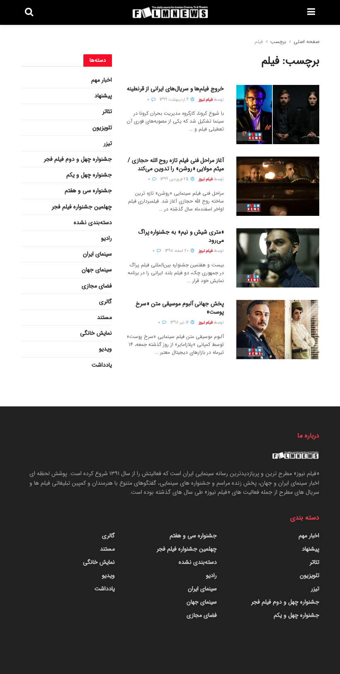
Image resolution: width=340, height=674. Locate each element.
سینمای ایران (97, 253)
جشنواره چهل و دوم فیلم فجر (78, 159)
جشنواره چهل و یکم (89, 174)
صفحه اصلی (306, 42)
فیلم (259, 42)
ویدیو (105, 348)
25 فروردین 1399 (175, 179)
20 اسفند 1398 (177, 251)
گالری (105, 301)
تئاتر (107, 111)
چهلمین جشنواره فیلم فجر (82, 206)
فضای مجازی (97, 285)
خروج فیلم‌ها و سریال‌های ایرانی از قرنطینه (175, 88)
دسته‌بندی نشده (93, 222)
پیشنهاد (103, 95)
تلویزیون (102, 127)
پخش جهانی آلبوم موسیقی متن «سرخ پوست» (180, 307)
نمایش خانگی (96, 333)
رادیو (106, 238)
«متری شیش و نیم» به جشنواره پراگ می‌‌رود (181, 236)
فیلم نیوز (206, 100)
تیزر (108, 143)
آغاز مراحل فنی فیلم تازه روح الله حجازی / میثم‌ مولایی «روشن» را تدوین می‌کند (176, 164)
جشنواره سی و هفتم (88, 190)
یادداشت (102, 365)
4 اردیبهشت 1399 (175, 100)
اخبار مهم (101, 80)
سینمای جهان (97, 269)
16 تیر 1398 (180, 322)
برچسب (278, 42)
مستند (104, 317)
